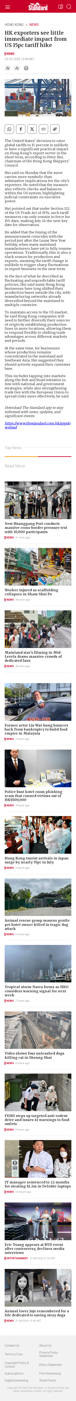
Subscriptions (14, 1373)
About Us (45, 1345)
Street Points (47, 1380)
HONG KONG (14, 25)
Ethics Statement (50, 1365)
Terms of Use (14, 1354)
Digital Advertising (16, 1380)
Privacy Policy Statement (48, 1354)
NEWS (34, 25)
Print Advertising (50, 1373)
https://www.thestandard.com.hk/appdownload (37, 425)
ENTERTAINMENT (17, 1258)
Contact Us (12, 1345)
